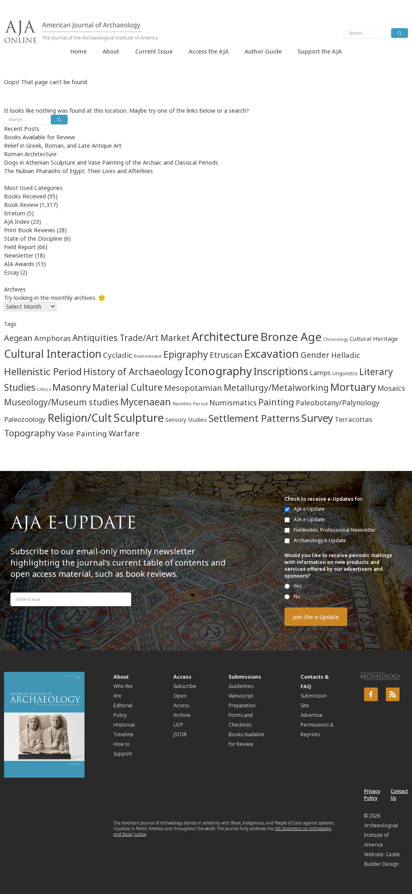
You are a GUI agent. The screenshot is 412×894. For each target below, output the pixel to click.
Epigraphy (185, 354)
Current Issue (154, 51)
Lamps (320, 372)
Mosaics (391, 388)
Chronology (335, 339)
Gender (315, 354)
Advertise (312, 715)
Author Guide (263, 51)
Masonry (71, 387)
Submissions (245, 676)
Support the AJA (320, 51)
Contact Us (399, 794)
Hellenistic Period (43, 371)
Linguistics (345, 373)
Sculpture (138, 417)
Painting (276, 402)
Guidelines (241, 686)
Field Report (20, 247)
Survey (317, 418)
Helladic (345, 355)
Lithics (44, 389)
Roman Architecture (30, 154)
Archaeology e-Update (320, 540)
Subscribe (184, 686)
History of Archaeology (133, 371)
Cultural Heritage (374, 338)
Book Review (21, 205)
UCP (178, 724)
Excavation (271, 353)
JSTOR (180, 734)
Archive (181, 715)
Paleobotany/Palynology (337, 402)
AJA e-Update (309, 509)
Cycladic (117, 355)
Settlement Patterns (254, 418)
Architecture (225, 336)
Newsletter (18, 255)
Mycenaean (145, 401)
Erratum (14, 213)
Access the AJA (209, 51)
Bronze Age (290, 336)
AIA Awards (19, 264)
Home (78, 51)
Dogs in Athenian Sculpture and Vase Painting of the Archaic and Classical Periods (111, 162)
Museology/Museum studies (61, 402)
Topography (30, 433)
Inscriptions (280, 371)
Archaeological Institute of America (381, 835)
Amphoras (52, 338)
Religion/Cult (79, 418)
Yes (298, 585)
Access (182, 676)
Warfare (124, 433)
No (297, 596)
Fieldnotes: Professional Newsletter (335, 529)
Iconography (218, 370)
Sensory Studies (186, 419)
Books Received (25, 196)
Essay (11, 272)
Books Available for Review (39, 137)
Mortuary (353, 387)
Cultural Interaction (52, 354)
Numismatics (233, 402)
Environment (148, 356)
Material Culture (128, 387)
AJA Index (16, 221)
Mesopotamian (193, 387)
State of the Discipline (33, 238)
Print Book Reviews (29, 230)
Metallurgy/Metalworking (276, 387)
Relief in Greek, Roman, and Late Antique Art (63, 145)
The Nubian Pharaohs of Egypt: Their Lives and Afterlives (78, 171)
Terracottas (353, 419)
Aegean (18, 337)
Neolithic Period (190, 404)
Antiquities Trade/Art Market (131, 337)
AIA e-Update (309, 519)
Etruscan (226, 354)
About (111, 51)
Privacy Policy (372, 794)
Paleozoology (25, 419)
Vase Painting (82, 433)
